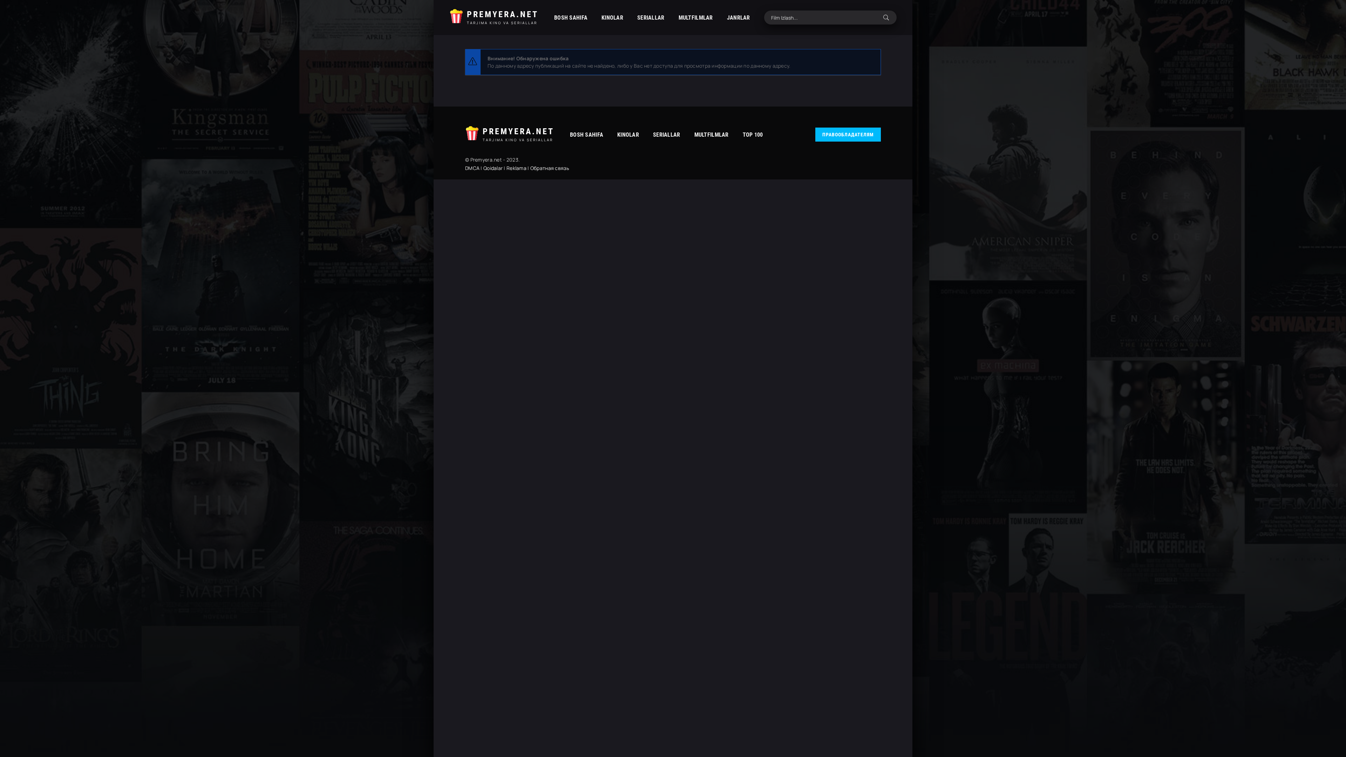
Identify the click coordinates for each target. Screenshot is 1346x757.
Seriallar (651, 17)
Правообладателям (848, 134)
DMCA (472, 168)
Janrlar (738, 17)
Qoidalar (493, 168)
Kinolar (612, 17)
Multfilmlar (696, 17)
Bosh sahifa (570, 17)
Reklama (516, 168)
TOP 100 (753, 134)
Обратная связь (549, 168)
